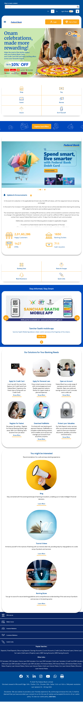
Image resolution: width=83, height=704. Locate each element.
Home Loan (78, 661)
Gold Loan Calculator (59, 672)
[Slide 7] (45, 74)
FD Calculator (4, 672)
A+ (57, 11)
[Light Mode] (71, 11)
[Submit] (78, 6)
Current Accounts (48, 661)
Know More (16, 406)
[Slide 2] (36, 74)
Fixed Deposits (12, 661)
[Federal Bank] (16, 22)
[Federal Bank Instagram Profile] (41, 687)
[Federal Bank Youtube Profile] (48, 687)
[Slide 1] (34, 74)
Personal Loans (68, 661)
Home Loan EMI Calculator (27, 672)
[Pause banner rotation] (31, 195)
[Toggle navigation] (5, 22)
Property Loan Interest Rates (15, 677)
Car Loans (17, 664)
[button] (21, 90)
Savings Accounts (36, 661)
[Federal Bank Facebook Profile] (21, 687)
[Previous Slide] (6, 323)
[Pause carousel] (48, 74)
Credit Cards (59, 661)
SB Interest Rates (71, 674)
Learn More (41, 515)
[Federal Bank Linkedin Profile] (34, 687)
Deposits (3, 661)
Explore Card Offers (41, 126)
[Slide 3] (38, 74)
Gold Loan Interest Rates (51, 677)
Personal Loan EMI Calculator (11, 674)
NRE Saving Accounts (47, 664)
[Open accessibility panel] (77, 11)
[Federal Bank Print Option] (62, 687)
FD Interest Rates (46, 674)
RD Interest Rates (59, 674)
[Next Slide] (77, 323)
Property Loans (34, 664)
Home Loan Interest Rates (33, 677)
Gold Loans (25, 664)
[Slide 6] (44, 74)
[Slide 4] (40, 74)
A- (48, 11)
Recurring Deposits (24, 661)
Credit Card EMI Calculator (74, 672)
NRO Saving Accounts (62, 664)
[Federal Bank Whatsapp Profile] (55, 687)
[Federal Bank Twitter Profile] (28, 687)
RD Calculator (14, 672)
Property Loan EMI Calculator (31, 674)
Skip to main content (10, 3)
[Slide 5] (42, 74)
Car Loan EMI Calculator (44, 672)
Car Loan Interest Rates (67, 677)
